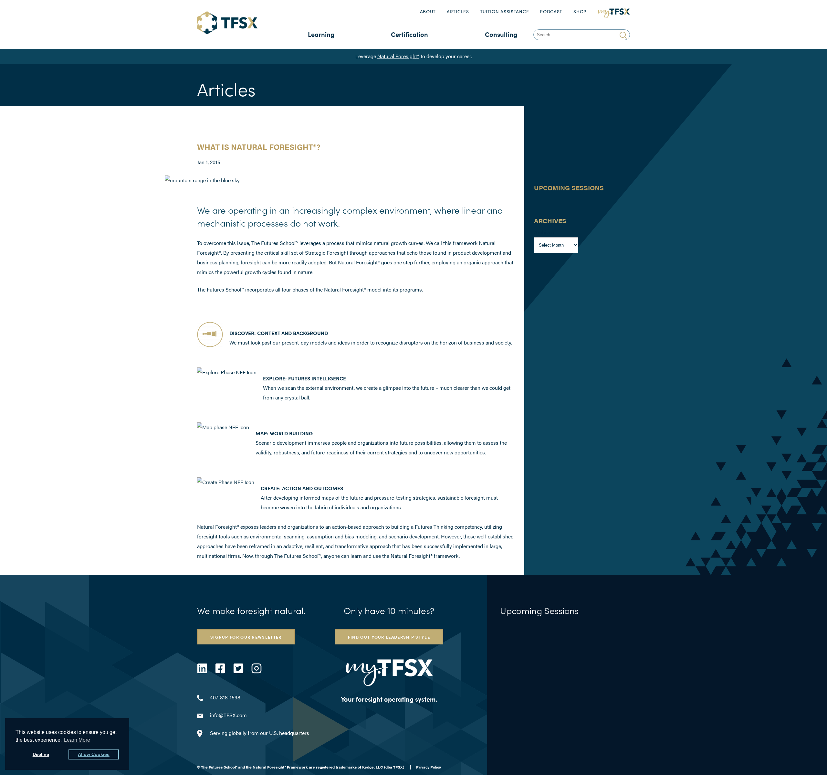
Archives (544, 232)
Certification (409, 34)
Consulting (501, 34)
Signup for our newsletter (246, 637)
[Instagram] (256, 668)
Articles (458, 11)
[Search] (624, 34)
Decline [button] (41, 754)
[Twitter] (238, 668)
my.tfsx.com (614, 11)
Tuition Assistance (504, 11)
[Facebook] (220, 668)
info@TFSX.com (228, 715)
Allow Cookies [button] (94, 754)
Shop (580, 11)
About (428, 11)
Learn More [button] (77, 740)
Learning (321, 34)
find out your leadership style (389, 637)
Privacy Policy (428, 767)
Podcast (551, 11)
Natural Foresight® (398, 56)
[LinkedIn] (202, 668)
